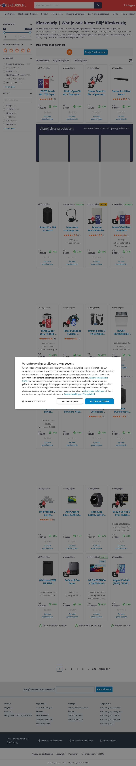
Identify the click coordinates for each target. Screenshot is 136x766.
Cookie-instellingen (72, 394)
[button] (33, 401)
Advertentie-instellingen (94, 391)
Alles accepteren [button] (99, 401)
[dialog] (68, 383)
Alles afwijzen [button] (70, 401)
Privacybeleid (88, 394)
